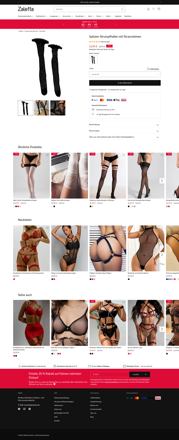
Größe (91, 68)
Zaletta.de (26, 435)
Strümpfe (42, 31)
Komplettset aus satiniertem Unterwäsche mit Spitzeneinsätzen (28, 349)
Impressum (58, 409)
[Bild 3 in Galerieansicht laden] (57, 107)
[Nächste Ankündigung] (160, 2)
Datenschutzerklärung (112, 382)
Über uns (93, 413)
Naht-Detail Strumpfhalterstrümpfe (25, 200)
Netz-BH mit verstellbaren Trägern (62, 347)
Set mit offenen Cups (135, 347)
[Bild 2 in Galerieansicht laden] (41, 107)
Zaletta (21, 31)
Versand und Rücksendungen (64, 402)
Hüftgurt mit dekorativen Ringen (100, 273)
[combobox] (89, 9)
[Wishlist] (153, 9)
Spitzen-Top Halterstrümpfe (60, 200)
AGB (55, 417)
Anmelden (136, 374)
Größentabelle (154, 69)
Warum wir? (94, 405)
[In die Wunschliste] (47, 155)
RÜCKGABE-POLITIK (61, 413)
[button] (26, 16)
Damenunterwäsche (31, 31)
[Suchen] (122, 9)
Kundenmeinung (95, 402)
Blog (92, 417)
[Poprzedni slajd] (63, 24)
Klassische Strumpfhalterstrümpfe (139, 200)
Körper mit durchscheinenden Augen (63, 273)
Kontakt (56, 421)
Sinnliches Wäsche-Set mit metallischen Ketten (105, 347)
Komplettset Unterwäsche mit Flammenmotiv (28, 273)
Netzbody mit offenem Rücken (138, 273)
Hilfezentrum (58, 405)
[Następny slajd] (115, 24)
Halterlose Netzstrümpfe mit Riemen (102, 200)
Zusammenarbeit (96, 409)
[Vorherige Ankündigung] (18, 2)
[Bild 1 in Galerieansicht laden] (25, 107)
